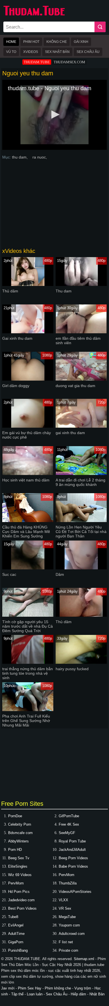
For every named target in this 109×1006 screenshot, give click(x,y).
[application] (54, 115)
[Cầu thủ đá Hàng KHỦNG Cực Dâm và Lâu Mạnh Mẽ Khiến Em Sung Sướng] (27, 521)
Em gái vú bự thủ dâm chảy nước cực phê (26, 434)
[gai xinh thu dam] (81, 426)
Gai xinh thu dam (17, 338)
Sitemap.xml (84, 959)
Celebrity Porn (19, 824)
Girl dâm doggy (15, 385)
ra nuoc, (39, 157)
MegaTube (67, 917)
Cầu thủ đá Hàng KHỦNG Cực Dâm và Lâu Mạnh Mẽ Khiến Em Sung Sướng (26, 531)
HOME (11, 42)
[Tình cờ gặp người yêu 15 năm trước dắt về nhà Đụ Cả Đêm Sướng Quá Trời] (27, 615)
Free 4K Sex (69, 824)
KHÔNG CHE (56, 42)
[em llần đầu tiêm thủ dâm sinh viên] (81, 332)
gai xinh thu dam (70, 432)
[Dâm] (81, 568)
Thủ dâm (10, 291)
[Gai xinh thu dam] (27, 332)
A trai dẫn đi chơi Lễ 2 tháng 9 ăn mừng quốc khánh (80, 482)
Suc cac (9, 574)
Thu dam (64, 291)
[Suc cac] (27, 568)
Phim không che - (59, 988)
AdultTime (16, 934)
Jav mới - (9, 988)
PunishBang (18, 950)
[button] (54, 114)
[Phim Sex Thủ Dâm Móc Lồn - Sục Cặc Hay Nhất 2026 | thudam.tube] (34, 14)
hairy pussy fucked (72, 669)
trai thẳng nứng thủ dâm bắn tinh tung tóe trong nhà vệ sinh (27, 673)
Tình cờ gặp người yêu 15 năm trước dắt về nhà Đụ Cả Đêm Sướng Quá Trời (27, 626)
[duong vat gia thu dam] (81, 379)
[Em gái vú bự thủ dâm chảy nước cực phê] (27, 426)
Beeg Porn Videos (73, 858)
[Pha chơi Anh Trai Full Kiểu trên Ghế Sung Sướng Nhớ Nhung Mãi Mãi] (27, 710)
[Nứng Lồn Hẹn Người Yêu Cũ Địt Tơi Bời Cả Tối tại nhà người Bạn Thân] (81, 521)
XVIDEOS (30, 52)
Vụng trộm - (84, 988)
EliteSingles (17, 866)
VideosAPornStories (75, 891)
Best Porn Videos (22, 908)
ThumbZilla (68, 883)
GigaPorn (15, 942)
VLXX (63, 900)
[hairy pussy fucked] (81, 662)
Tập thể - (19, 994)
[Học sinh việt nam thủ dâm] (27, 474)
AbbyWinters (18, 841)
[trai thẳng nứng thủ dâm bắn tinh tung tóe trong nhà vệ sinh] (27, 662)
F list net (66, 942)
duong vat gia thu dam (75, 385)
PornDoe (15, 816)
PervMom (66, 875)
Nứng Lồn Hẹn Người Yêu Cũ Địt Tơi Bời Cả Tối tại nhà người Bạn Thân (81, 531)
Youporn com (69, 925)
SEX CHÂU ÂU (88, 52)
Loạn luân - (36, 994)
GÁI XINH (81, 42)
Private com (68, 950)
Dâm (60, 574)
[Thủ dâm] (27, 285)
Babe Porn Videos (73, 866)
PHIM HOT (31, 42)
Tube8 (13, 917)
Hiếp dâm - (80, 994)
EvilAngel (15, 925)
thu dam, (20, 157)
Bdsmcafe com (20, 833)
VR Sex (65, 908)
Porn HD (15, 849)
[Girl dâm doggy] (27, 379)
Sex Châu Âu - (58, 994)
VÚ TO (11, 52)
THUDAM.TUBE (37, 62)
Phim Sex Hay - (31, 988)
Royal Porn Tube (72, 841)
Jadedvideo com (21, 900)
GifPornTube (69, 816)
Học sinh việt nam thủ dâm (25, 480)
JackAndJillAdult (72, 849)
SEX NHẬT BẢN (57, 52)
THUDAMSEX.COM (69, 62)
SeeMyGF (67, 833)
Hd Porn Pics (19, 891)
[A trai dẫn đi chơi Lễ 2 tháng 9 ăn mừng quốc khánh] (81, 474)
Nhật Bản (97, 994)
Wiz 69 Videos (20, 875)
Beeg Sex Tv (18, 858)
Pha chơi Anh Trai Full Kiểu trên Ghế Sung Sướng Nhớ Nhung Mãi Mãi (26, 720)
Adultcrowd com (72, 934)
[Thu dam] (81, 285)
